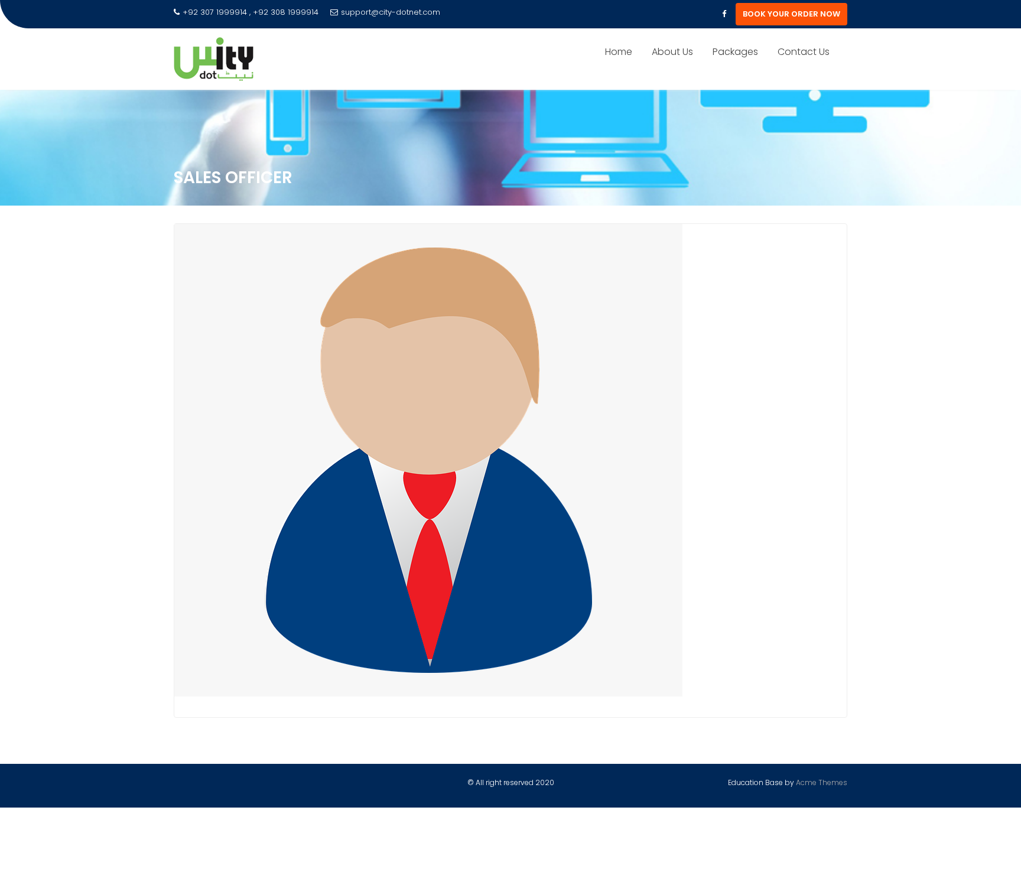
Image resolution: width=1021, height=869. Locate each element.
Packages (735, 51)
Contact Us (804, 51)
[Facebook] (723, 14)
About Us (672, 51)
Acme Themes (821, 782)
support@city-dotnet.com (390, 12)
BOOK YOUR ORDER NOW (791, 13)
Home (618, 51)
